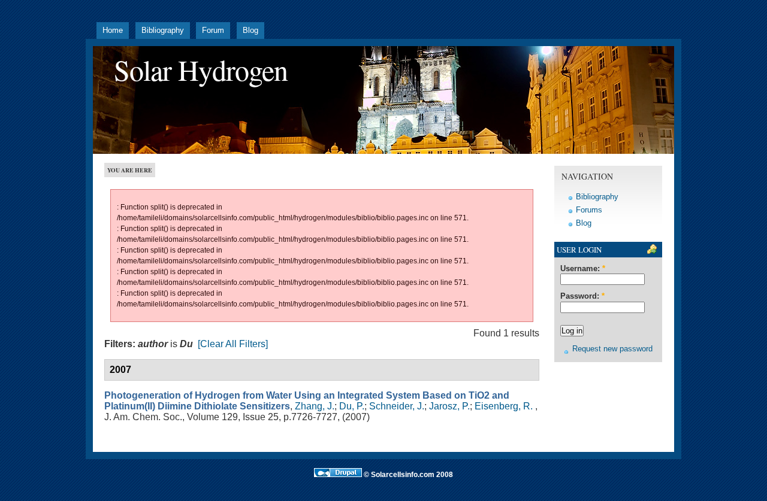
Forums (589, 209)
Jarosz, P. (449, 406)
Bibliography (162, 30)
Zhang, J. (314, 406)
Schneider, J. (396, 406)
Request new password (612, 348)
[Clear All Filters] (233, 344)
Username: (582, 268)
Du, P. (351, 406)
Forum (213, 30)
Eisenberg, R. (504, 406)
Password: (582, 296)
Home (112, 30)
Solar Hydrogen (201, 69)
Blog (250, 30)
